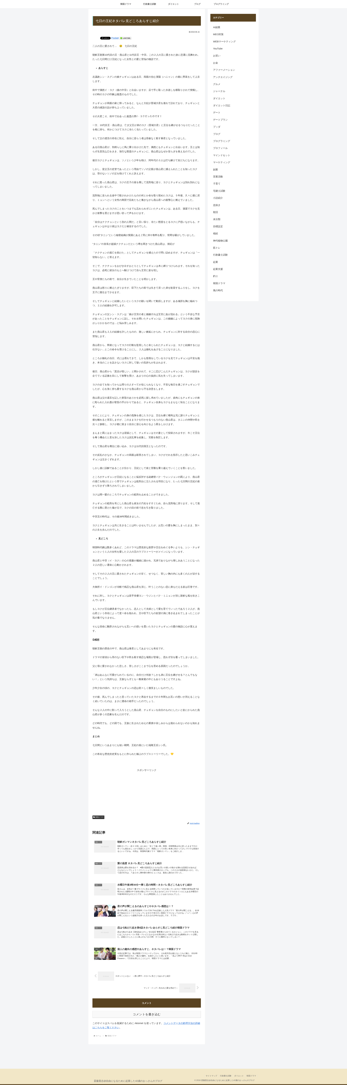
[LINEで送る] (125, 38)
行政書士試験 (225, 1076)
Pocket (115, 38)
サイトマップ (211, 1076)
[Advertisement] (146, 791)
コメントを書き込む (147, 1014)
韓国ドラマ (99, 817)
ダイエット (239, 1076)
